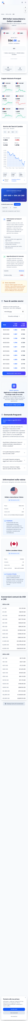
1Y (16, 132)
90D (13, 132)
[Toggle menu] (25, 2)
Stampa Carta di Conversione (15, 704)
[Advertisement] (14, 8)
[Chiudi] (25, 997)
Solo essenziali (14, 1013)
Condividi (17, 204)
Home (2, 14)
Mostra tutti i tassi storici (14, 373)
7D (5, 132)
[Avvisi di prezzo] (22, 2)
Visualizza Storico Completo (16, 180)
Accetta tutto (14, 1009)
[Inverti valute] (14, 33)
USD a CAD (8, 14)
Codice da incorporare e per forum (11, 211)
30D (9, 132)
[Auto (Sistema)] (25, 10)
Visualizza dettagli (13, 316)
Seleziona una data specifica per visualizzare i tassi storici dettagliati (12, 307)
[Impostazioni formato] (25, 7)
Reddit (15, 207)
